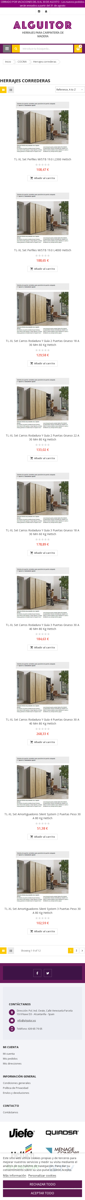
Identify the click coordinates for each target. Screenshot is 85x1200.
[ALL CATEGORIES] (7, 49)
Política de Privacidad (15, 1088)
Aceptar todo (42, 1193)
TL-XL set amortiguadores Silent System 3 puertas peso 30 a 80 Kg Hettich (42, 911)
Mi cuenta (9, 1053)
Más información (14, 1175)
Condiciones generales (17, 1083)
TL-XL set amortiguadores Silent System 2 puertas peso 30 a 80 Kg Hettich (42, 816)
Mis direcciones (12, 1063)
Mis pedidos (10, 1058)
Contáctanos (10, 1112)
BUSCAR (16, 49)
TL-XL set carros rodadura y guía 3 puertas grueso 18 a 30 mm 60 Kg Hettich (42, 532)
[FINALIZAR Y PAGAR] (39, 11)
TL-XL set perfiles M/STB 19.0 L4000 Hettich (42, 250)
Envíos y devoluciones (16, 1093)
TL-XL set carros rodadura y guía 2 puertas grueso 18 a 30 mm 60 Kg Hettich (42, 343)
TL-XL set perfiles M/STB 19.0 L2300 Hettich (42, 159)
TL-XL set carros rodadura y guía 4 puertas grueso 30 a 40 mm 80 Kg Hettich (42, 721)
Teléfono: (22, 1028)
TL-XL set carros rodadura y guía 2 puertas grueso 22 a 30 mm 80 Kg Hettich (42, 437)
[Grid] (3, 90)
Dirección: (22, 1010)
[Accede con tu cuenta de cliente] (46, 11)
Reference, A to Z (70, 89)
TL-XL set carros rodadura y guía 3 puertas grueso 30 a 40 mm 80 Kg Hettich (42, 627)
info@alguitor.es (26, 1020)
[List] (10, 90)
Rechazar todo (43, 1184)
